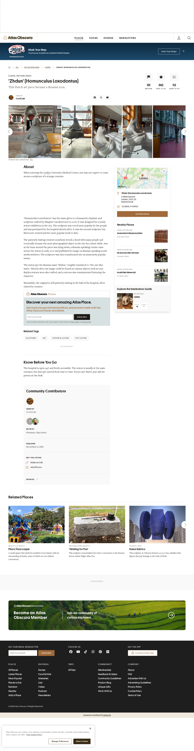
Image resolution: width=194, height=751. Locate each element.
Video (41, 687)
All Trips (72, 670)
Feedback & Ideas (107, 674)
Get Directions (142, 214)
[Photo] (161, 236)
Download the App (144, 653)
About (131, 670)
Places (12, 664)
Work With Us (105, 691)
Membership (104, 670)
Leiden (47, 173)
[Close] (90, 728)
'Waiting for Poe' (78, 549)
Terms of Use (87, 322)
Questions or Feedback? (97, 715)
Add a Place (14, 695)
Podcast (42, 691)
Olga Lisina (41, 433)
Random (12, 687)
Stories (41, 670)
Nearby (12, 691)
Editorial (43, 664)
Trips (71, 664)
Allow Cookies (82, 741)
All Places (13, 670)
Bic (31, 160)
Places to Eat (15, 683)
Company (133, 664)
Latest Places (15, 674)
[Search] (189, 38)
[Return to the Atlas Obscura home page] (18, 38)
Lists (40, 683)
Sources (30, 479)
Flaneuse (30, 433)
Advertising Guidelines (139, 683)
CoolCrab (20, 99)
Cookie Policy (135, 691)
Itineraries (43, 678)
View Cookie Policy (34, 735)
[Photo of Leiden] (125, 301)
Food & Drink (44, 674)
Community (105, 664)
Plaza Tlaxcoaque (19, 549)
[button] (149, 77)
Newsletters (44, 695)
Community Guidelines (109, 678)
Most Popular (15, 678)
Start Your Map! (168, 51)
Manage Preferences (60, 741)
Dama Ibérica (137, 549)
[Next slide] (185, 131)
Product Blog (104, 683)
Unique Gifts (104, 687)
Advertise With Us (137, 678)
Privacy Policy (75, 322)
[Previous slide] (9, 131)
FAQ (130, 674)
